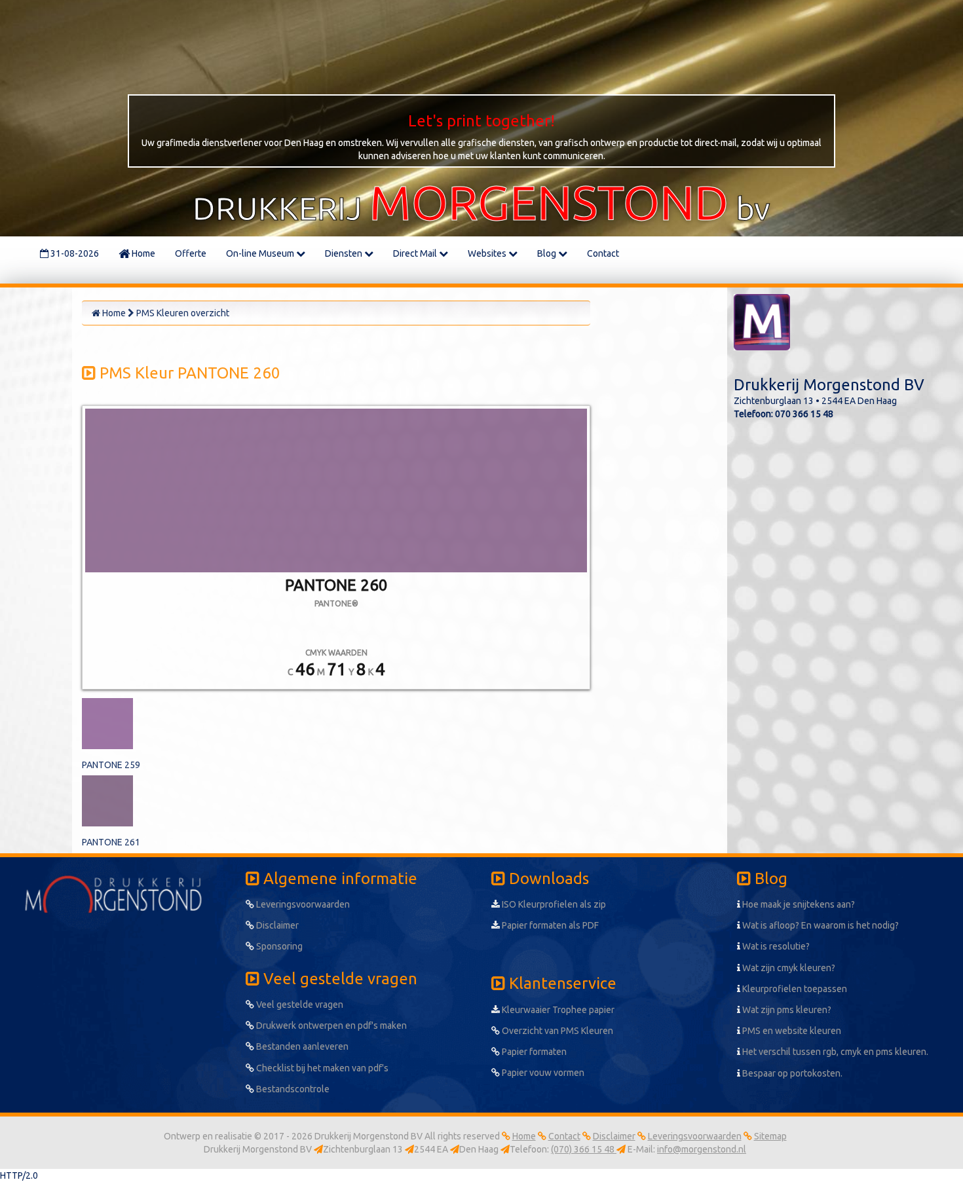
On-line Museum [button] (261, 253)
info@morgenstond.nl (701, 1149)
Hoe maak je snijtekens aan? (797, 904)
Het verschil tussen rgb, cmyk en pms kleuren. (834, 1051)
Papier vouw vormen (542, 1072)
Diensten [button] (344, 253)
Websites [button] (488, 253)
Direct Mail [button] (416, 253)
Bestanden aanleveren (301, 1046)
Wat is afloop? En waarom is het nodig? (819, 925)
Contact (603, 253)
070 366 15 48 (804, 414)
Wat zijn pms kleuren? (785, 1010)
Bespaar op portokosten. (791, 1073)
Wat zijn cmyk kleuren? (787, 968)
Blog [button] (547, 253)
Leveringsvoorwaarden (302, 904)
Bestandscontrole (292, 1089)
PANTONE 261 (111, 842)
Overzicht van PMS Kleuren (556, 1030)
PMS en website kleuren (790, 1030)
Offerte (190, 253)
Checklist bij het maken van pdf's (321, 1068)
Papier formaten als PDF (549, 925)
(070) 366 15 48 (583, 1149)
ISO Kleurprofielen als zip (553, 904)
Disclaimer (276, 925)
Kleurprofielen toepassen (793, 989)
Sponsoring (278, 946)
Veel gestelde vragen (298, 1004)
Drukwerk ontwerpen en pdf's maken (330, 1025)
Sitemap (770, 1136)
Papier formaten (533, 1051)
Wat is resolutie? (775, 946)
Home (142, 253)
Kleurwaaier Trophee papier (557, 1010)
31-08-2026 (73, 253)
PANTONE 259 (111, 765)
